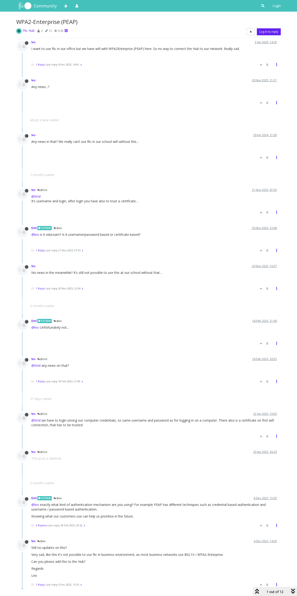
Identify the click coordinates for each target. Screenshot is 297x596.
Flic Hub (29, 30)
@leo (59, 228)
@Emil (43, 190)
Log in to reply (268, 32)
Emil (34, 228)
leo (33, 42)
